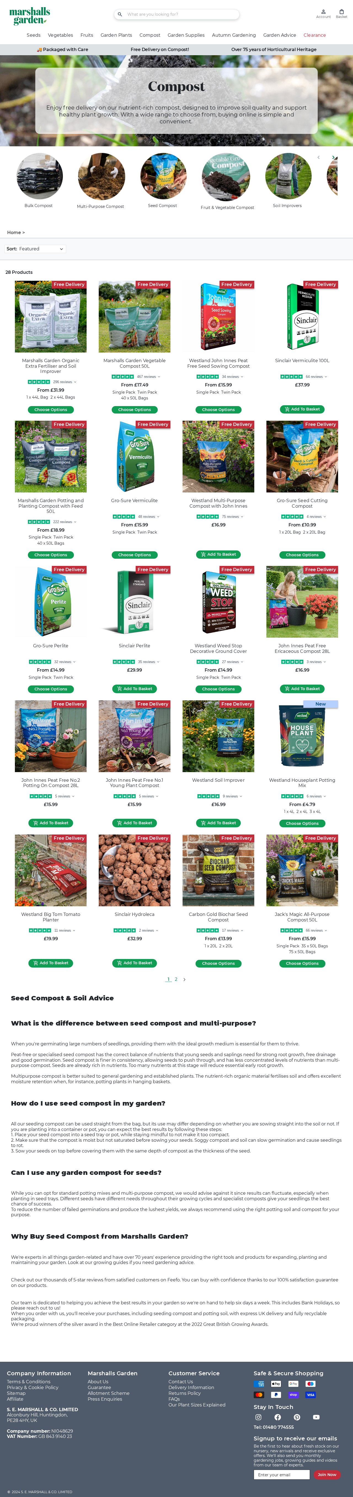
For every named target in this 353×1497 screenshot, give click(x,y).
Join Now (327, 1474)
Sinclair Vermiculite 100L (302, 360)
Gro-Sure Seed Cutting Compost (302, 503)
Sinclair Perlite (135, 645)
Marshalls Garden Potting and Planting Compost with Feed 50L (51, 506)
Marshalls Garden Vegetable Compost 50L (134, 363)
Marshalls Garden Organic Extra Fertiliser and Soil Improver (50, 366)
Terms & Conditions (28, 1381)
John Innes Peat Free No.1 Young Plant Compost (135, 783)
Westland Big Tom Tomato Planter (50, 917)
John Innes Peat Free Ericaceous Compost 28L (302, 648)
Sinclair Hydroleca (135, 914)
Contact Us (181, 1381)
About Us (98, 1381)
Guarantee (99, 1387)
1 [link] (168, 979)
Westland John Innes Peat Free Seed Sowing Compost (218, 363)
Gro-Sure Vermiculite (134, 500)
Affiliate (15, 1399)
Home (14, 232)
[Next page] (184, 979)
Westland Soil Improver (218, 780)
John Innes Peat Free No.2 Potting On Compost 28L (51, 783)
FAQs (174, 1399)
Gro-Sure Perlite (51, 645)
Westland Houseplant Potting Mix (302, 783)
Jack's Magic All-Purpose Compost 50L (302, 917)
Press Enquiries (105, 1399)
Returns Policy (185, 1393)
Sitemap (16, 1393)
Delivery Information (191, 1387)
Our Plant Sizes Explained (197, 1405)
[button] (341, 14)
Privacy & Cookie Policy (32, 1387)
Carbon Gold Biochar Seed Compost (218, 917)
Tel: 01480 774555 (274, 1427)
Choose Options (50, 409)
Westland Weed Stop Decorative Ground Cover (218, 648)
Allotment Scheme (109, 1393)
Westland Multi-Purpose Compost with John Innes (218, 503)
